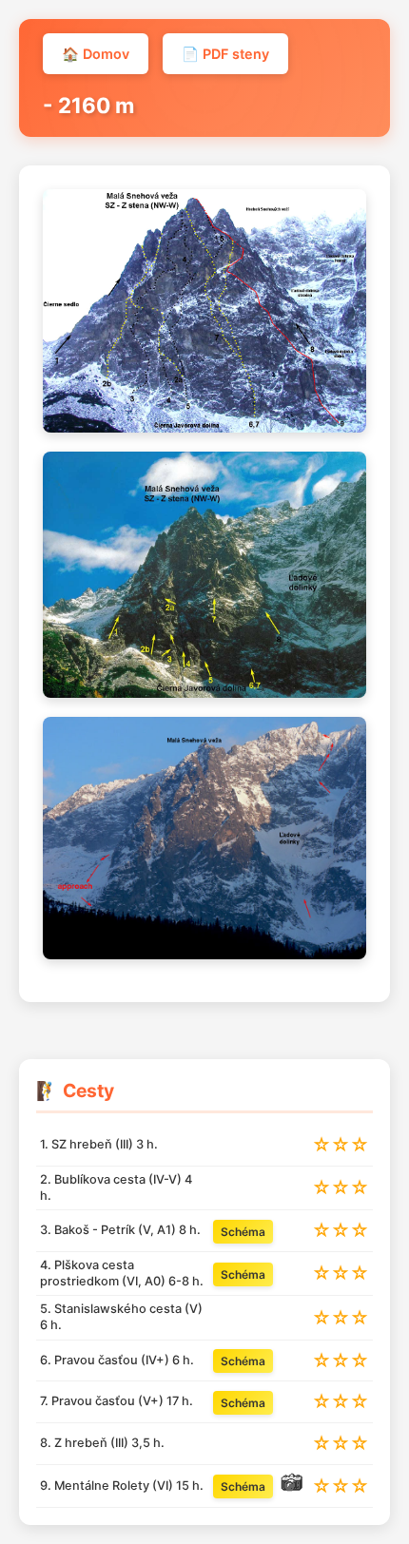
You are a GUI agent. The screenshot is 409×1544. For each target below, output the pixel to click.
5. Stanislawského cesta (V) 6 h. (121, 1317)
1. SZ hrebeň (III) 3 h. (99, 1144)
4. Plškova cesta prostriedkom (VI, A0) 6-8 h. (122, 1273)
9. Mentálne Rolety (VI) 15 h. (122, 1485)
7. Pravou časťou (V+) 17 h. (116, 1401)
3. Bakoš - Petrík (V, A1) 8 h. (120, 1230)
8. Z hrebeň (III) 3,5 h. (102, 1443)
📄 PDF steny (225, 54)
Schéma (243, 1232)
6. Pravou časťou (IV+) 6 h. (117, 1360)
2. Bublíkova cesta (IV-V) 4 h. (116, 1187)
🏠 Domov (95, 54)
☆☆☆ (340, 1144)
